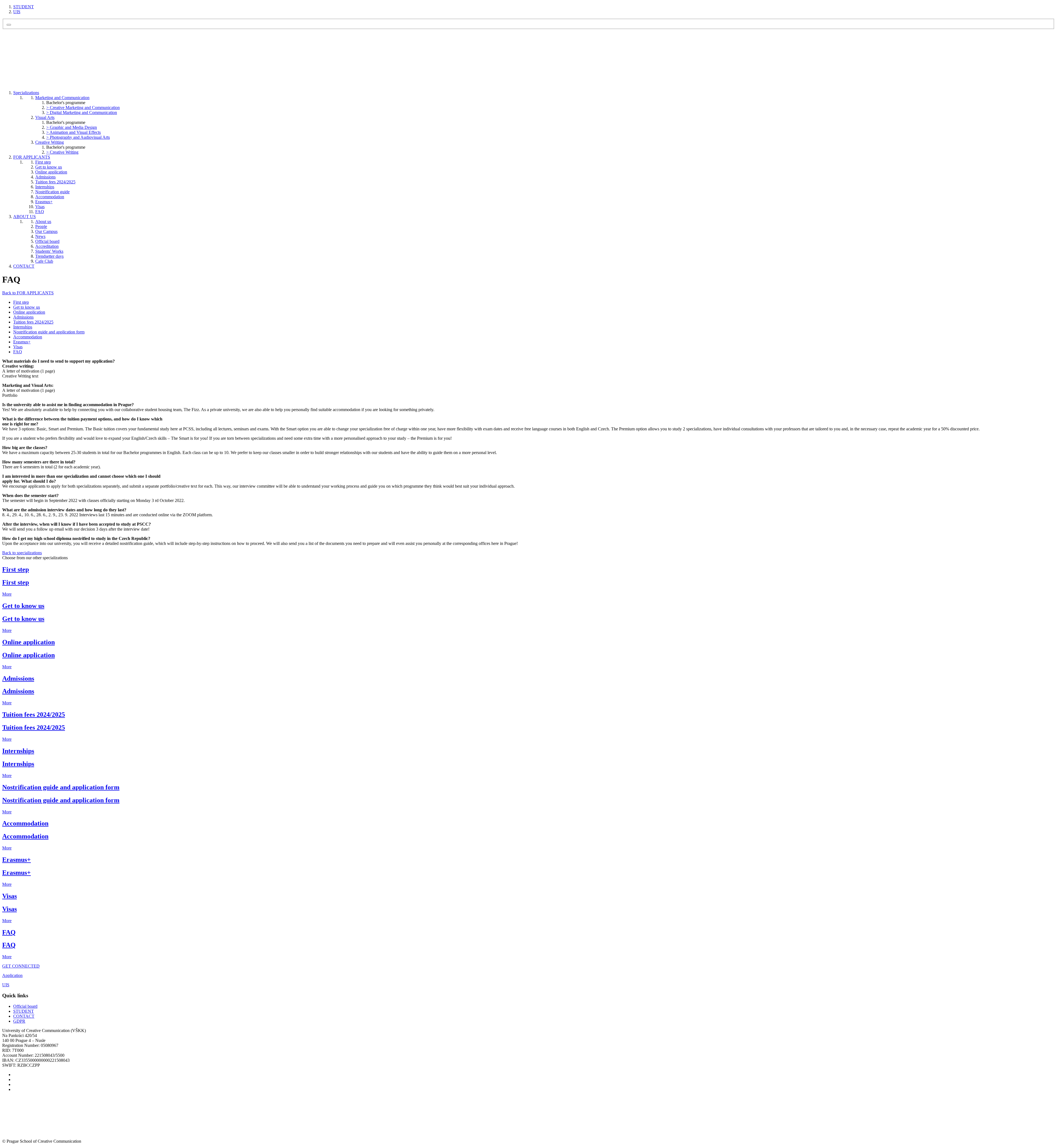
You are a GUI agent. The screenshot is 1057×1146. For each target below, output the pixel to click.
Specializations (26, 92)
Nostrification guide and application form (49, 332)
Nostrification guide (52, 191)
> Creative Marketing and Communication (83, 107)
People (41, 226)
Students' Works (49, 251)
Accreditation (47, 246)
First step (43, 162)
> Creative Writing (62, 152)
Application (12, 975)
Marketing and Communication (62, 97)
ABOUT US (24, 216)
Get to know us (48, 167)
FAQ (39, 211)
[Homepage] (43, 76)
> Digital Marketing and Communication (81, 112)
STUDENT (23, 6)
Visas (40, 206)
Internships (44, 186)
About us (43, 221)
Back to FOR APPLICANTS (28, 292)
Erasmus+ (44, 201)
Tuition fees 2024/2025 (55, 182)
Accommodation (49, 196)
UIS (16, 11)
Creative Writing (49, 142)
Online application (51, 172)
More (7, 594)
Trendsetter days (49, 256)
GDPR (19, 1021)
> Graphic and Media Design (71, 127)
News (40, 236)
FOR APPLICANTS (31, 157)
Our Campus (46, 231)
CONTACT (23, 266)
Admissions (45, 177)
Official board (47, 241)
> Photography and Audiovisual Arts (78, 137)
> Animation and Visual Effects (73, 132)
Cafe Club (44, 261)
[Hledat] (9, 25)
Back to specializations (22, 552)
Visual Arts (45, 117)
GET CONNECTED (21, 966)
